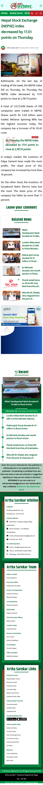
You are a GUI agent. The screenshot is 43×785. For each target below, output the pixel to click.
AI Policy (9, 745)
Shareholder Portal (13, 678)
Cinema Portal (11, 686)
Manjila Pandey (12, 597)
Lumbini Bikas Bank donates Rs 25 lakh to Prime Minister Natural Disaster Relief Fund (31, 245)
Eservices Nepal (32, 782)
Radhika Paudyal (12, 656)
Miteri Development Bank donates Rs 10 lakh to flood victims (30, 233)
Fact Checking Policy (14, 735)
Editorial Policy (12, 728)
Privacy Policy (11, 731)
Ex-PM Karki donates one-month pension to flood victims (31, 270)
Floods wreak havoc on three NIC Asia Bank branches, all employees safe (31, 283)
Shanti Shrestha (12, 605)
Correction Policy (13, 738)
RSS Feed (10, 760)
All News (4, 13)
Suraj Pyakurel (12, 577)
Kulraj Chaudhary (12, 640)
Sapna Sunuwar (12, 613)
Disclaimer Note (12, 757)
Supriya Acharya (12, 593)
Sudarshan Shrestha (13, 585)
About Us (10, 750)
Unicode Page (11, 689)
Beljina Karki (11, 621)
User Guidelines (12, 753)
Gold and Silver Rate (13, 696)
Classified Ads (11, 711)
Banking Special (16, 13)
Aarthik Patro (11, 708)
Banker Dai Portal (13, 693)
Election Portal (12, 682)
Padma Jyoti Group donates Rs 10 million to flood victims (30, 258)
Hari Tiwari (10, 636)
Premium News (12, 704)
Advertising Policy (13, 742)
